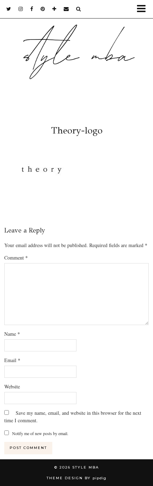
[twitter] (8, 9)
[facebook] (31, 9)
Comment (16, 257)
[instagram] (21, 9)
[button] (143, 9)
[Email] (66, 9)
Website (12, 386)
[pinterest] (43, 9)
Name (12, 333)
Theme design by (76, 478)
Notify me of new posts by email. (40, 433)
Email (12, 360)
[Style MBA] (76, 59)
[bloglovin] (54, 9)
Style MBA (85, 467)
